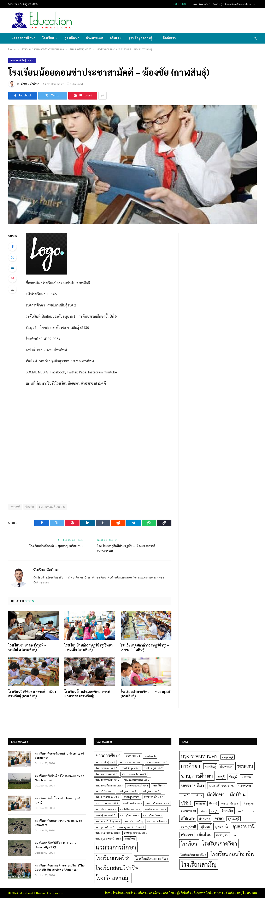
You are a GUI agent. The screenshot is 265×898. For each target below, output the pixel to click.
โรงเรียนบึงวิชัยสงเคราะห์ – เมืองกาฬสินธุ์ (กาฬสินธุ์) (32, 693)
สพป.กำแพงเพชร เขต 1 (130, 762)
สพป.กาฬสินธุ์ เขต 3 (105, 762)
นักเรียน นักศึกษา (30, 83)
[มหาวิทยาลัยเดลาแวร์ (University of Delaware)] (19, 826)
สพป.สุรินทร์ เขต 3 (152, 815)
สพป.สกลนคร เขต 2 (155, 809)
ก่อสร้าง (130, 893)
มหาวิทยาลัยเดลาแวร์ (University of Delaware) (58, 822)
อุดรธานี (221, 826)
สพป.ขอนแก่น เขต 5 (106, 768)
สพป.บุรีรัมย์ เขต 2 (127, 791)
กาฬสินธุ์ (210, 766)
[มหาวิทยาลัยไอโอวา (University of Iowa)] (19, 803)
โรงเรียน (48, 38)
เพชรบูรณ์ (222, 835)
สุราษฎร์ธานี (188, 827)
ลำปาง (251, 811)
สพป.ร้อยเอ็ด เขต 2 (106, 803)
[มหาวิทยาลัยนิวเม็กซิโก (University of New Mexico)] (19, 781)
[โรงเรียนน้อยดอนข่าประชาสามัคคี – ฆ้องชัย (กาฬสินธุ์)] (132, 164)
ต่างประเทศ (94, 38)
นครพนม (247, 777)
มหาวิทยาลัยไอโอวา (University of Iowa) (57, 800)
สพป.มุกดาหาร (131, 796)
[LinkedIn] (12, 268)
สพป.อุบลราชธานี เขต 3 (135, 832)
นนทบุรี (184, 795)
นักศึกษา (216, 794)
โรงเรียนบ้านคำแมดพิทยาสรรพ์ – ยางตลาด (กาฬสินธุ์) (88, 693)
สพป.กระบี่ (150, 756)
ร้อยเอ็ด (227, 810)
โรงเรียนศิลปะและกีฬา (151, 858)
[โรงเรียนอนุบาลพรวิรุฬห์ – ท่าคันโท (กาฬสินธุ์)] (33, 625)
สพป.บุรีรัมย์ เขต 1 (104, 791)
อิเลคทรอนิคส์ (202, 893)
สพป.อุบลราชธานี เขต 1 (131, 827)
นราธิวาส (197, 795)
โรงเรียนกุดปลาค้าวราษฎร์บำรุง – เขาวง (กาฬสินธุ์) (145, 647)
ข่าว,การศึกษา (197, 775)
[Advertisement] (181, 20)
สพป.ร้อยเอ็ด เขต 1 (153, 796)
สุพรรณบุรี (233, 818)
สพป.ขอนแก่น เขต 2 (157, 762)
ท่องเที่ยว (154, 893)
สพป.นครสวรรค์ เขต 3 (137, 785)
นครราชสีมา (192, 785)
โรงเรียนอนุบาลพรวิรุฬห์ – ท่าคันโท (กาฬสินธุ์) (27, 647)
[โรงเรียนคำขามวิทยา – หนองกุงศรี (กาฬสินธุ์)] (146, 671)
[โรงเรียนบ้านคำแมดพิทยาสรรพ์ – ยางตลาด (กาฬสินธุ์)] (89, 671)
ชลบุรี (221, 777)
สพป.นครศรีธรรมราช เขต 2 (136, 779)
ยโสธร (203, 811)
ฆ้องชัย (29, 506)
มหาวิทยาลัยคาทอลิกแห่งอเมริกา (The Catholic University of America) (59, 867)
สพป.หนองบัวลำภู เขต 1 (107, 821)
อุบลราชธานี (243, 826)
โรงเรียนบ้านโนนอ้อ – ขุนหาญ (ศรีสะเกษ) (56, 546)
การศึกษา (190, 765)
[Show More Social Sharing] (102, 96)
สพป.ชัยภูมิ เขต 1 (131, 768)
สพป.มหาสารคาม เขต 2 (107, 796)
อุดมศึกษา (71, 38)
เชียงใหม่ (204, 834)
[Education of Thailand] (41, 20)
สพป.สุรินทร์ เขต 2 (129, 815)
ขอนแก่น (245, 766)
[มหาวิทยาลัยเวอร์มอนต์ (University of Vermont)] (19, 759)
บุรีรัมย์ (186, 803)
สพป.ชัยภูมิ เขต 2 (153, 768)
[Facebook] (12, 247)
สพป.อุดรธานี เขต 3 (104, 827)
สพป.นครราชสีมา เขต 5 (134, 774)
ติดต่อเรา (169, 38)
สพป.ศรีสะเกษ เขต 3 (105, 809)
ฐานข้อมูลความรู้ (141, 38)
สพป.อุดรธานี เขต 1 (157, 821)
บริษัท (106, 893)
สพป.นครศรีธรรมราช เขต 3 (109, 785)
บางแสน (252, 893)
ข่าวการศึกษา (108, 755)
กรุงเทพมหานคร (199, 755)
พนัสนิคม (168, 893)
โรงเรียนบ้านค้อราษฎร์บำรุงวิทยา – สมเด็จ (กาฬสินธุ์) (88, 647)
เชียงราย (187, 834)
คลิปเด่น (116, 38)
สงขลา (219, 818)
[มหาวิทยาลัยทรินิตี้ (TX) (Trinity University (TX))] (19, 848)
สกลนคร (204, 818)
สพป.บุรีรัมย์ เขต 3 (150, 791)
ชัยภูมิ (233, 776)
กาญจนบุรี (227, 757)
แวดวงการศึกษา (24, 38)
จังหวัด (230, 893)
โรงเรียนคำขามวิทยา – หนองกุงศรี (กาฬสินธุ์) (145, 693)
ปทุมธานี (200, 803)
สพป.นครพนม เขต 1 (106, 774)
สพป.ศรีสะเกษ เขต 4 (130, 809)
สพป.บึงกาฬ (159, 785)
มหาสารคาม (188, 811)
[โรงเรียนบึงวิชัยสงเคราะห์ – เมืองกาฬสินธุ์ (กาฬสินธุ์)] (33, 671)
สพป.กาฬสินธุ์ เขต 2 (22, 60)
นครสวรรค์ (245, 786)
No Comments (55, 83)
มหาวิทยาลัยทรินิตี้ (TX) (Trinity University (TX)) (55, 845)
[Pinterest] (12, 278)
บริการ (142, 893)
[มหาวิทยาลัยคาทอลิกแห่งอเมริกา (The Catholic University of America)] (19, 871)
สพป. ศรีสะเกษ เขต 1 (157, 803)
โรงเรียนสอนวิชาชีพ (117, 867)
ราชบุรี (214, 811)
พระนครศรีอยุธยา (230, 803)
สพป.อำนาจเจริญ (133, 821)
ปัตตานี (213, 803)
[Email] (12, 289)
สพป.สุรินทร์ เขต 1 (105, 815)
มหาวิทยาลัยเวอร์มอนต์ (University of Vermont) (59, 755)
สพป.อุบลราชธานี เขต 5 (108, 838)
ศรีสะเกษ (188, 818)
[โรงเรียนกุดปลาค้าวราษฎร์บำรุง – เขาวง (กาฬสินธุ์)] (146, 625)
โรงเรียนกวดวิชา (113, 857)
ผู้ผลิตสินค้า (184, 893)
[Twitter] (12, 257)
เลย (234, 835)
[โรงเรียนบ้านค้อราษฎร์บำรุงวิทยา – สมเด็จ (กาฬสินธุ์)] (89, 625)
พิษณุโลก (249, 803)
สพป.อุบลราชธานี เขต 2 (107, 832)
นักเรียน (238, 794)
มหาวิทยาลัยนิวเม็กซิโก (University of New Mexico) (224, 4)
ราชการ (218, 893)
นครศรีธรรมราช (221, 785)
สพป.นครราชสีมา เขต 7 (107, 779)
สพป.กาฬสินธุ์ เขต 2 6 (52, 506)
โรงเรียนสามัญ (113, 878)
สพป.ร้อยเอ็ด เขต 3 (132, 803)
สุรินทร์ (206, 826)
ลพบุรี (240, 811)
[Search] (255, 38)
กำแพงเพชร (226, 766)
